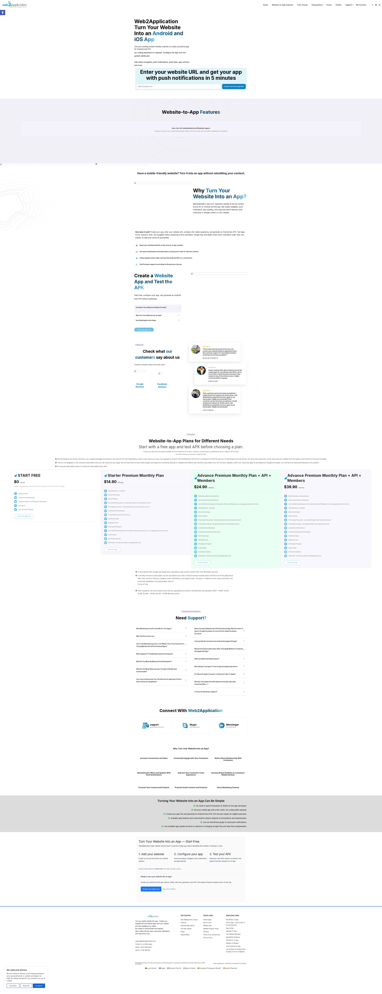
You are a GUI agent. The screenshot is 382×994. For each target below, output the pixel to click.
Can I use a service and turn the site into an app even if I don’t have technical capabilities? (159, 680)
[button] (2, 12)
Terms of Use (143, 584)
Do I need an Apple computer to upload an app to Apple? (215, 674)
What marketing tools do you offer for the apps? (154, 628)
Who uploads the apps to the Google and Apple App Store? (216, 666)
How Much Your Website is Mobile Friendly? (151, 307)
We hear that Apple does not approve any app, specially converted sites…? (215, 683)
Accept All (39, 986)
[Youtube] (376, 4)
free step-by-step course (172, 869)
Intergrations (317, 5)
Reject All (26, 986)
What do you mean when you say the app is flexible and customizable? (156, 670)
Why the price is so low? (145, 636)
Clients (339, 5)
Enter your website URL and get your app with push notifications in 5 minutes (191, 75)
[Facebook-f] (372, 4)
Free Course (302, 5)
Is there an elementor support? (205, 692)
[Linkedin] (379, 4)
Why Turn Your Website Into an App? (149, 315)
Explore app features (146, 869)
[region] (26, 978)
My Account (361, 5)
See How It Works (169, 889)
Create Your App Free (151, 889)
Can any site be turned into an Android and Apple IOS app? (215, 641)
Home (265, 5)
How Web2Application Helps (146, 320)
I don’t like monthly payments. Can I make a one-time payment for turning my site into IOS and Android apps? (160, 645)
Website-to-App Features (282, 5)
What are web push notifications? (206, 659)
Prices (329, 5)
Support (348, 5)
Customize (13, 986)
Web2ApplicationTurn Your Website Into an (158, 30)
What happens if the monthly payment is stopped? (154, 654)
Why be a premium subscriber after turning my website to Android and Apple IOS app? (218, 650)
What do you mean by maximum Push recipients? (154, 661)
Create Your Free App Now (234, 86)
